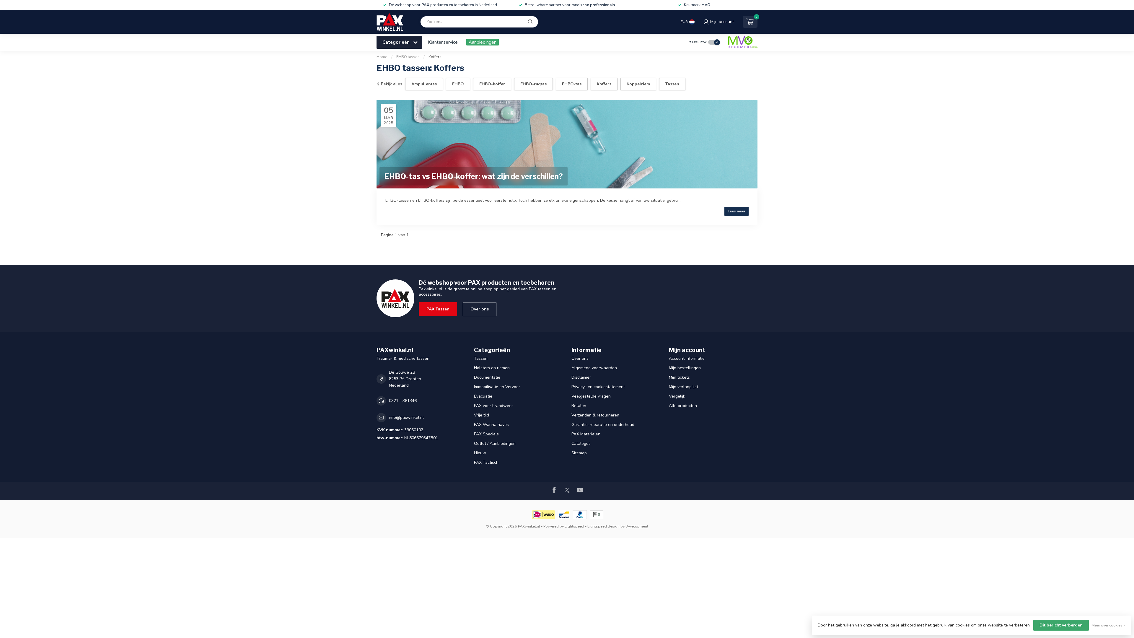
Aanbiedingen (482, 42)
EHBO (458, 84)
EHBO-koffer (492, 84)
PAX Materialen (585, 434)
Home (382, 57)
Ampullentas (424, 84)
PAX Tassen (437, 309)
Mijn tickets (679, 377)
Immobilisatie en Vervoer (497, 387)
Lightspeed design (603, 526)
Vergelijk (677, 396)
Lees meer (736, 211)
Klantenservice (443, 42)
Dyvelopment (636, 526)
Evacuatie (483, 396)
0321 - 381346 (403, 400)
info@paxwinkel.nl (406, 417)
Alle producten (683, 405)
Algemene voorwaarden (594, 368)
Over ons (479, 309)
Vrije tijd (481, 415)
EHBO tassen (408, 57)
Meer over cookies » (1108, 625)
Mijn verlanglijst (683, 387)
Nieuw (480, 453)
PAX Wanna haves (491, 424)
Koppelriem (638, 84)
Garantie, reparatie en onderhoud (602, 424)
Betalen (578, 405)
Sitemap (579, 453)
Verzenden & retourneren (595, 415)
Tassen (672, 84)
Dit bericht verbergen (1061, 625)
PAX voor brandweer (493, 405)
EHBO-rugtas (533, 84)
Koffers (434, 57)
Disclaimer (581, 377)
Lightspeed (574, 526)
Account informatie (687, 358)
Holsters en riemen (492, 368)
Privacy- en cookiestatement (598, 387)
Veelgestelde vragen (591, 396)
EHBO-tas (571, 84)
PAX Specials (486, 434)
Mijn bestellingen (685, 368)
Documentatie (487, 377)
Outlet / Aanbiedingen (495, 443)
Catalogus (581, 443)
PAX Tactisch (486, 462)
